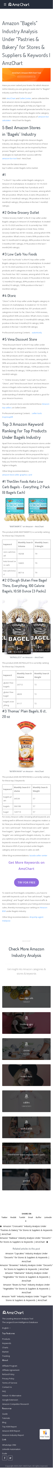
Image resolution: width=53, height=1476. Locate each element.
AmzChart (11, 98)
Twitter (4, 1217)
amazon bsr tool (9, 158)
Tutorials (6, 1418)
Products (6, 1339)
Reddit (13, 1217)
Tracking (6, 1356)
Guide (5, 1414)
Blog (4, 1422)
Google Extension (10, 1399)
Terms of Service (9, 1382)
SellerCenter (25, 98)
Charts (5, 1347)
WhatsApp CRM (9, 1445)
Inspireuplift (7, 417)
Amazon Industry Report (13, 1435)
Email (30, 1217)
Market (5, 1351)
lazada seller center (38, 855)
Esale (4, 1453)
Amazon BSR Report (11, 1431)
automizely (37, 332)
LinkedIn (48, 1217)
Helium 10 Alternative (11, 1395)
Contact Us (7, 1387)
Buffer (38, 1217)
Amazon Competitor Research (15, 1404)
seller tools (37, 413)
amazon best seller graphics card (17, 474)
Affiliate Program (9, 1365)
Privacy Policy (8, 1378)
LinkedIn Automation (11, 1449)
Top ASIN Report (9, 1426)
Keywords (6, 1343)
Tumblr (22, 1217)
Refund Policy (8, 1374)
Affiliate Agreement (10, 1370)
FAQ (4, 1391)
